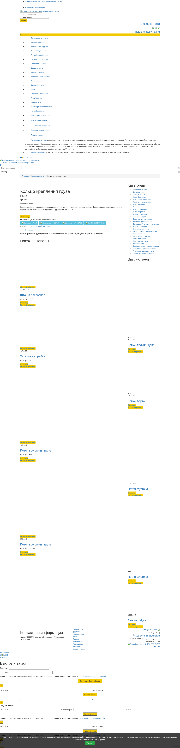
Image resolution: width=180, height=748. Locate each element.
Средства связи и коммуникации (146, 246)
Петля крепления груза (35, 450)
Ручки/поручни (36, 98)
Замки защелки (37, 80)
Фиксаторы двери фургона (41, 106)
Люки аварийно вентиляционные (146, 224)
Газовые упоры (37, 135)
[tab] (74, 230)
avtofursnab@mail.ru (147, 31)
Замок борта (136, 401)
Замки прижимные (38, 152)
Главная (25, 176)
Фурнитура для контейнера (144, 253)
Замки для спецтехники (40, 76)
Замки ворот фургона (39, 38)
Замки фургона (139, 211)
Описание (29, 230)
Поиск (23, 20)
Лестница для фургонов (40, 130)
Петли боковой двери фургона (145, 231)
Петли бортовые (37, 111)
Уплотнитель (36, 102)
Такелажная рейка (32, 356)
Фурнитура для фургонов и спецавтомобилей (43, 1)
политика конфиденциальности (93, 676)
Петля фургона (138, 488)
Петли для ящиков (38, 63)
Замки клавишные (38, 42)
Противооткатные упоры (40, 125)
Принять (90, 743)
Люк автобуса (137, 620)
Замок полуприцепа (141, 345)
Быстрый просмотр (28, 287)
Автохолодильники (38, 140)
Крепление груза (37, 85)
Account (4, 657)
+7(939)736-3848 (149, 24)
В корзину (25, 216)
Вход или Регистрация (35, 7)
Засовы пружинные (38, 50)
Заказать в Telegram (50, 223)
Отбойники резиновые (40, 93)
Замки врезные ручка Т (40, 46)
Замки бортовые (37, 72)
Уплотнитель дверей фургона (144, 248)
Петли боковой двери (39, 55)
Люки (33, 89)
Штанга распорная (32, 295)
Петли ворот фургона (39, 59)
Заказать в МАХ (30, 223)
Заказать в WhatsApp (73, 223)
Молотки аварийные (39, 120)
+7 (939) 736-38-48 (42, 226)
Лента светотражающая (40, 115)
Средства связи (37, 68)
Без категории (138, 192)
